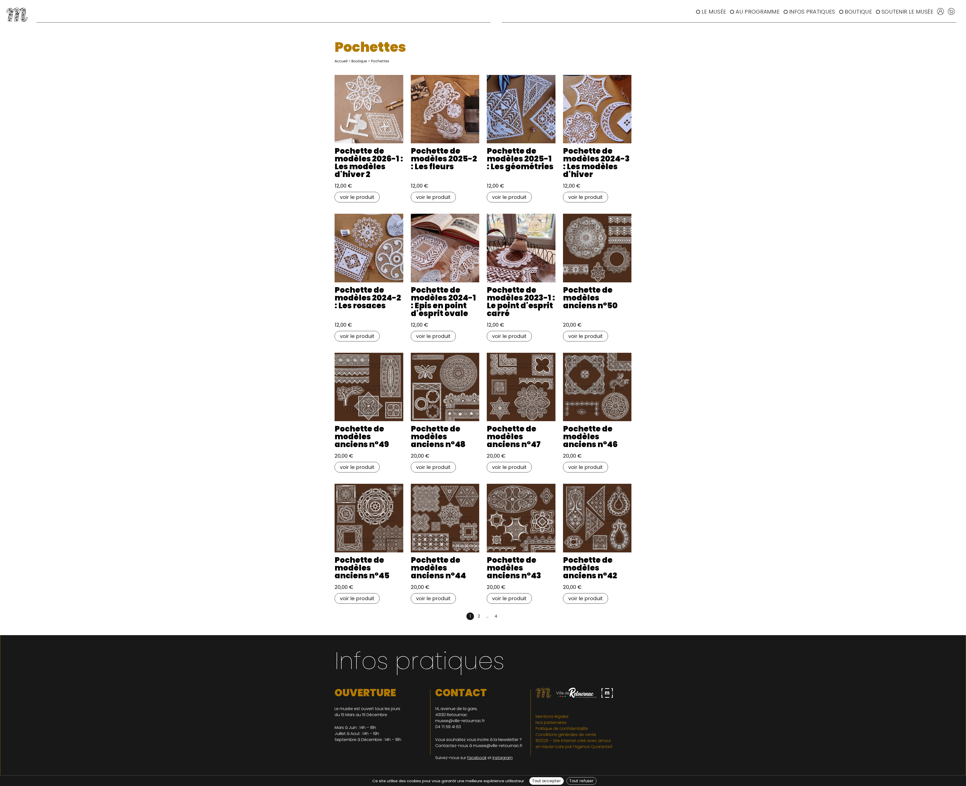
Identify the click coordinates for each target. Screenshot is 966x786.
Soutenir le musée (907, 12)
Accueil (341, 61)
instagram (503, 758)
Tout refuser (581, 781)
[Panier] (951, 11)
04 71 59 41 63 (448, 727)
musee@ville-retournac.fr (460, 721)
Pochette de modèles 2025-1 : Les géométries (520, 158)
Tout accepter (546, 781)
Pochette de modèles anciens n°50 (590, 297)
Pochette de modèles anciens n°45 (362, 567)
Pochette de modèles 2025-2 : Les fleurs (444, 158)
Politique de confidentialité (562, 728)
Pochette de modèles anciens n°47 (514, 436)
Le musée (714, 12)
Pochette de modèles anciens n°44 (438, 567)
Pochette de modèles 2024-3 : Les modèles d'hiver (596, 162)
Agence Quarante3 (593, 747)
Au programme (758, 12)
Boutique (858, 12)
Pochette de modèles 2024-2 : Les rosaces (368, 297)
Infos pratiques (812, 12)
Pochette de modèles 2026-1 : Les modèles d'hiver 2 (369, 162)
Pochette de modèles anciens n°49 (362, 436)
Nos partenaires (551, 722)
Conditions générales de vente (566, 734)
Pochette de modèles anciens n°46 (590, 436)
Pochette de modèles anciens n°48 (438, 436)
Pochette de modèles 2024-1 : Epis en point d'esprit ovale (443, 301)
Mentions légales (552, 716)
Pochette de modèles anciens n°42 (590, 567)
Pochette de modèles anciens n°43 (514, 567)
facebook (477, 758)
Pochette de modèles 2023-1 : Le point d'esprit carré (521, 301)
